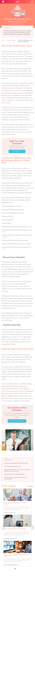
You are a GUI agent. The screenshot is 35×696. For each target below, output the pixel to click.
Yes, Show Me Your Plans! (17, 151)
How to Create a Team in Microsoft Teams (15, 528)
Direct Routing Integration (10, 391)
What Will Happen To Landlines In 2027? (14, 474)
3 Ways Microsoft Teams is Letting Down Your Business (15, 503)
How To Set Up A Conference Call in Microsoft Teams (16, 555)
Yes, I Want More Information (16, 420)
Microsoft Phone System (12, 107)
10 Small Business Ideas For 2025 (12, 466)
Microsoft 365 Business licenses (12, 93)
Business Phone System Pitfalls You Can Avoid (16, 463)
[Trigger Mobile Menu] (3, 1)
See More (30, 486)
